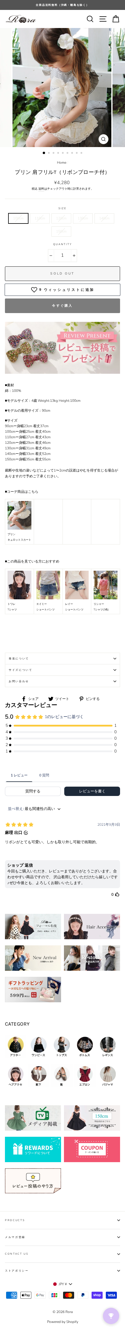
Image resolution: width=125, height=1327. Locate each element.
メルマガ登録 (15, 1237)
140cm (104, 218)
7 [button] (72, 153)
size (62, 208)
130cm (83, 218)
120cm (61, 218)
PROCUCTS (15, 1220)
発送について (19, 658)
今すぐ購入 (62, 305)
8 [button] (77, 153)
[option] (62, 5)
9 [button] (82, 153)
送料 (41, 189)
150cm (61, 231)
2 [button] (49, 153)
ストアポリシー (17, 1270)
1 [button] (44, 153)
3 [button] (54, 153)
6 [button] (68, 153)
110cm (40, 218)
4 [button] (58, 153)
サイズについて (21, 670)
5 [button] (63, 153)
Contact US (16, 1254)
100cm (18, 218)
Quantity (62, 244)
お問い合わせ (19, 681)
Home (61, 162)
